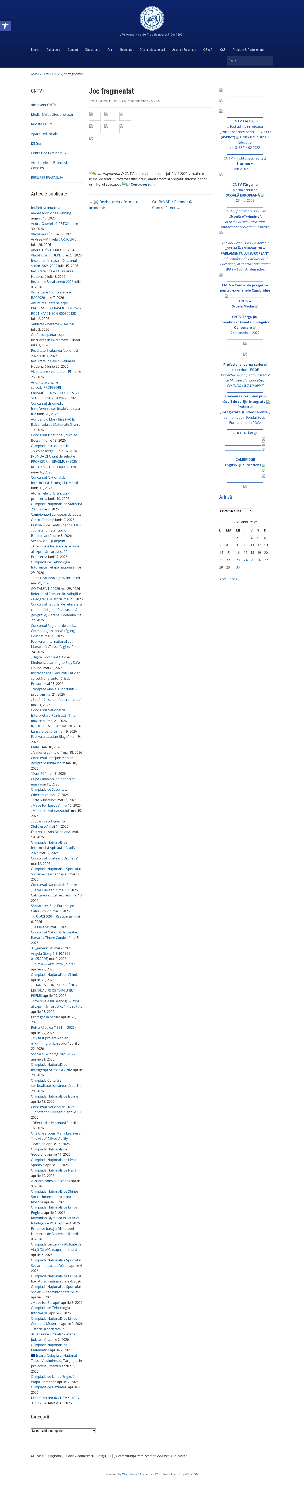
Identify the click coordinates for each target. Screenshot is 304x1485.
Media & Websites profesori (52, 114)
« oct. (223, 579)
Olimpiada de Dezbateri (49, 1387)
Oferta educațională (152, 50)
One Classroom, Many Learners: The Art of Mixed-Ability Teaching (56, 1138)
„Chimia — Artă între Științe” (53, 964)
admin (104, 101)
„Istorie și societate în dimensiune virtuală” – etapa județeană (53, 1334)
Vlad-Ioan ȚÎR (41, 234)
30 (238, 567)
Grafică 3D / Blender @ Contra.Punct (172, 204)
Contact (73, 50)
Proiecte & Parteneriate (248, 50)
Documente (92, 50)
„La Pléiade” (40, 927)
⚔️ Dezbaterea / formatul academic (114, 204)
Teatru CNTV (51, 74)
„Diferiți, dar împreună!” (49, 1122)
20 (266, 552)
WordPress (129, 1474)
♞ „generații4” (42, 948)
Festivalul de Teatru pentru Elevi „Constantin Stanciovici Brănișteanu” (56, 530)
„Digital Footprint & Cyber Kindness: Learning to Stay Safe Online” (55, 662)
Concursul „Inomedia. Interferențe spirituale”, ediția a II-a (55, 408)
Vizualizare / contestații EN (52, 371)
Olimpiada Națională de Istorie (54, 1096)
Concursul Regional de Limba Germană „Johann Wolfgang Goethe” (53, 630)
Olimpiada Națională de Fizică (53, 1170)
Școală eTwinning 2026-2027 (53, 1054)
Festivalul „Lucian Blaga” (50, 736)
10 (245, 545)
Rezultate (126, 50)
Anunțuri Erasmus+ (184, 50)
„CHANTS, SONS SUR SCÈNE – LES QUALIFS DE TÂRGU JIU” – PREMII (54, 990)
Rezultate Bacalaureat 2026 (52, 281)
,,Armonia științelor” (46, 752)
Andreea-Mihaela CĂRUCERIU (54, 239)
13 (266, 545)
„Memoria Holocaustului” (50, 810)
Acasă (35, 74)
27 (266, 560)
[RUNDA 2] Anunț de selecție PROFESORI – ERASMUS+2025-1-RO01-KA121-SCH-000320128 (56, 461)
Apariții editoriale (44, 133)
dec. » (234, 579)
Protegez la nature (45, 1017)
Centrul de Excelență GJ (49, 153)
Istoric (35, 50)
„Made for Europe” (45, 1302)
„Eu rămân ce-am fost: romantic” (56, 699)
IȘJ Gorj (36, 143)
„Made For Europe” (46, 805)
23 (238, 560)
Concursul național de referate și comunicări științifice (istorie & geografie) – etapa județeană (56, 609)
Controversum (143, 184)
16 (238, 552)
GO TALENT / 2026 (45, 588)
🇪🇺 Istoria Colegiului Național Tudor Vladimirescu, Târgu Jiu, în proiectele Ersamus (56, 1360)
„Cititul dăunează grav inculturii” (56, 578)
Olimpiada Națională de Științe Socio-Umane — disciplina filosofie (54, 1196)
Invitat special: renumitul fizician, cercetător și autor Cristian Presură (56, 678)
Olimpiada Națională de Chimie (55, 974)
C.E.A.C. (208, 50)
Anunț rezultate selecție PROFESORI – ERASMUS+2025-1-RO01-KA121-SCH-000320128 (56, 308)
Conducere (54, 50)
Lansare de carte (44, 731)
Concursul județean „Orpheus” (54, 858)
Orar (110, 50)
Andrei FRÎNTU (42, 250)
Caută (268, 60)
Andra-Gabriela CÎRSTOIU (51, 223)
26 (259, 560)
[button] (5, 26)
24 (245, 560)
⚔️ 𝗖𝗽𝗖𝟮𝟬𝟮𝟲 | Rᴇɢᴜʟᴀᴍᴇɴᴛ (52, 916)
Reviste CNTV (41, 124)
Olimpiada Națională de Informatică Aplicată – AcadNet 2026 (55, 847)
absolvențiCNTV (43, 104)
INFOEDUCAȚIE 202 (46, 726)
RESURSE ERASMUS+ (47, 177)
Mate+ (36, 747)
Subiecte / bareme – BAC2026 (54, 324)
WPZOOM (192, 1474)
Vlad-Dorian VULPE (46, 255)
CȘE (222, 50)
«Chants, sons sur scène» (50, 1181)
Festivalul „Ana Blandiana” (51, 832)
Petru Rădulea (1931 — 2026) (53, 1027)
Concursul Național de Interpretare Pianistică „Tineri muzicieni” (54, 715)
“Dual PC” (38, 773)
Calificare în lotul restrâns (51, 895)
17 (245, 552)
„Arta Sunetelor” (43, 800)
